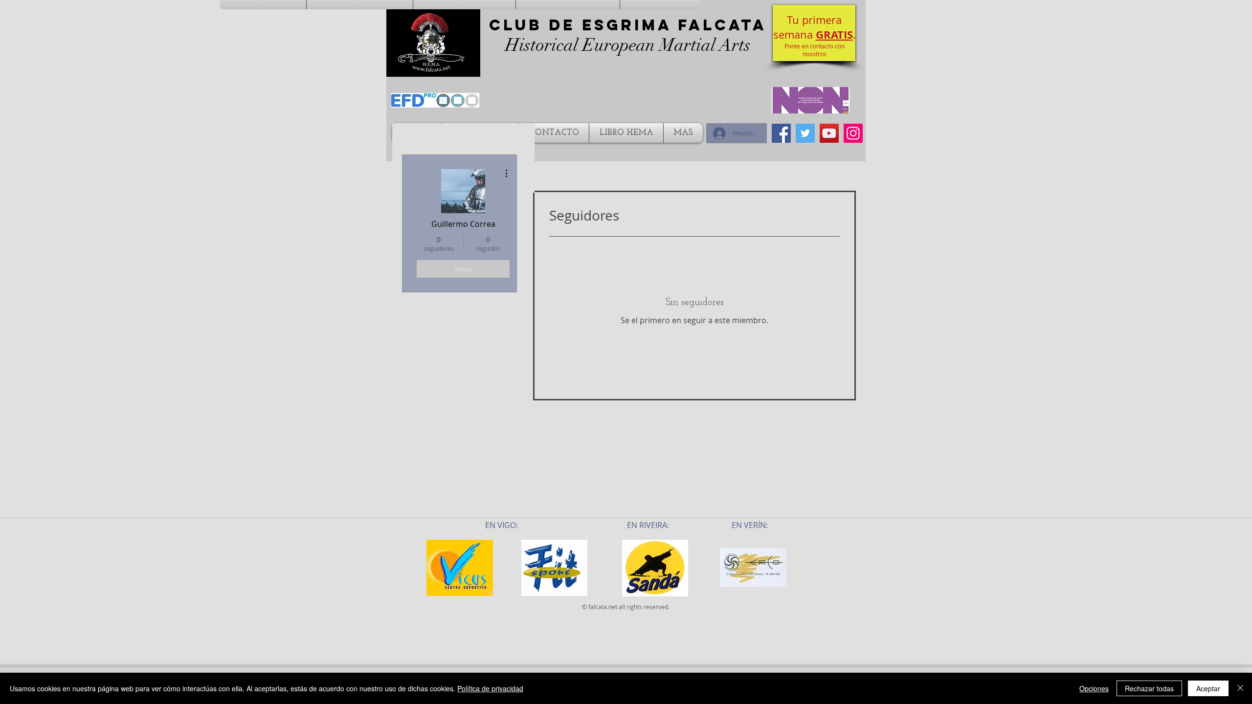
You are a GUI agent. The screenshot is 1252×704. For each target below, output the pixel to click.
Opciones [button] (1094, 688)
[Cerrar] (1240, 688)
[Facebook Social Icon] (781, 133)
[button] (814, 33)
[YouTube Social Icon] (829, 133)
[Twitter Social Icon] (805, 133)
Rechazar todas (1149, 688)
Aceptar (1208, 688)
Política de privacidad (490, 688)
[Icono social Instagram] (853, 133)
